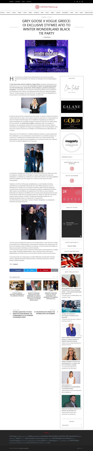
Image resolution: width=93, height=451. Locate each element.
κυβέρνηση (30, 440)
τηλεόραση (45, 442)
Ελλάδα (30, 436)
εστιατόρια (66, 438)
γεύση (46, 438)
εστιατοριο (57, 438)
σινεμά (19, 443)
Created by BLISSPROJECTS (24, 448)
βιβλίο (27, 438)
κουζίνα (22, 440)
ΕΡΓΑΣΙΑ (23, 1)
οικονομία (59, 440)
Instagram (19, 436)
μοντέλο (38, 440)
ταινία (32, 443)
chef (10, 436)
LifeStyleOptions (47, 37)
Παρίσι (79, 436)
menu (23, 436)
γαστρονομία (40, 438)
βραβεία (32, 438)
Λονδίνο (61, 436)
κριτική (25, 440)
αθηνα (18, 438)
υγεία (48, 443)
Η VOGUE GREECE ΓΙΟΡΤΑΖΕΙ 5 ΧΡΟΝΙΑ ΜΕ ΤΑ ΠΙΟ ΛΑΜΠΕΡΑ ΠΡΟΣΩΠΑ (17, 294)
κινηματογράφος (14, 440)
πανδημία (63, 440)
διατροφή (50, 438)
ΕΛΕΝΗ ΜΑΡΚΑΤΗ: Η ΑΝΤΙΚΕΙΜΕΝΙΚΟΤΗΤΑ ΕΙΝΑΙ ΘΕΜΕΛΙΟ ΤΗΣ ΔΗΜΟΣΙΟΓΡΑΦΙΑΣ (71, 386)
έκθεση (11, 438)
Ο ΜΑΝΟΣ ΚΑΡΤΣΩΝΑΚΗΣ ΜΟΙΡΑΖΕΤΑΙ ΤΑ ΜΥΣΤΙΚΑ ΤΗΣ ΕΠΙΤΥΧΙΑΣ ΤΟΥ (71, 408)
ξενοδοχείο (53, 441)
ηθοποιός (73, 438)
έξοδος (14, 438)
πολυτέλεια (74, 440)
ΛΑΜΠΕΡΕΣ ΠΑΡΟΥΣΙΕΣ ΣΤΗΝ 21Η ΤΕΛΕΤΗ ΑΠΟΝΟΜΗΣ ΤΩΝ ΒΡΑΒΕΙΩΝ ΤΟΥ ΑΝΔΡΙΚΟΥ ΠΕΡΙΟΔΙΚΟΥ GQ (51, 295)
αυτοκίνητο (23, 438)
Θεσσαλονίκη (37, 436)
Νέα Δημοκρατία (72, 436)
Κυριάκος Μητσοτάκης (49, 436)
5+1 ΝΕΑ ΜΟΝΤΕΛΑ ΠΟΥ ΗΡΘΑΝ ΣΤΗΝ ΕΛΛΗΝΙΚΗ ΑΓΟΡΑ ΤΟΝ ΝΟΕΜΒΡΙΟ (44, 311)
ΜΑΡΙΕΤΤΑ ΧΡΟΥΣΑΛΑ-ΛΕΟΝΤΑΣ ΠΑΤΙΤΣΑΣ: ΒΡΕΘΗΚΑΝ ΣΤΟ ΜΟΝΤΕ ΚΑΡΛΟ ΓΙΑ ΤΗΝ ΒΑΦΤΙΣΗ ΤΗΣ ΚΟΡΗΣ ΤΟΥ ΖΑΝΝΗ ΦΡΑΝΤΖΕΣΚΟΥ (34, 296)
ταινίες (37, 443)
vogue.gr (15, 264)
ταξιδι (41, 442)
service (26, 436)
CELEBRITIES (44, 17)
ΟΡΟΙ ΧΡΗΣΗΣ (29, 1)
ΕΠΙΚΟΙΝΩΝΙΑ (17, 1)
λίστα (35, 440)
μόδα (43, 440)
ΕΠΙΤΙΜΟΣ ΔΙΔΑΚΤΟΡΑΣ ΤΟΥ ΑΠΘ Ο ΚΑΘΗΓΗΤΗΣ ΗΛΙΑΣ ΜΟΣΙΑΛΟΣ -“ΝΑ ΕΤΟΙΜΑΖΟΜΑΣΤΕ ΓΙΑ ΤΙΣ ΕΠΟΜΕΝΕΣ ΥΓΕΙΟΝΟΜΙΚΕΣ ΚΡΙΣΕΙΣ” (23, 313)
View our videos (72, 246)
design (15, 436)
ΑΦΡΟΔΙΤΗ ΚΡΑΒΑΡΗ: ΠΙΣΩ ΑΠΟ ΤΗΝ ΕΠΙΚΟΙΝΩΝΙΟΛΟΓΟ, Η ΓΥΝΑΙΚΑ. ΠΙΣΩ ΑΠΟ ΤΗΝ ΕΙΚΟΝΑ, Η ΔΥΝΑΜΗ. (71, 363)
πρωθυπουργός (12, 442)
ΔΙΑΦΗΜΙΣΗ (11, 1)
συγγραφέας (23, 442)
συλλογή (28, 442)
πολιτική (68, 440)
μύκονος (47, 440)
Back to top (79, 448)
